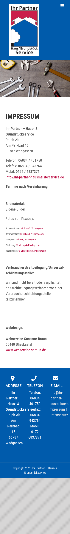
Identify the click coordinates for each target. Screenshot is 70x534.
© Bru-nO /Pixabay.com (32, 228)
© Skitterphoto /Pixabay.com (32, 250)
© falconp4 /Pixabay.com (28, 245)
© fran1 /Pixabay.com (26, 239)
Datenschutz (58, 415)
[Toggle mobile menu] (62, 6)
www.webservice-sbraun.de (26, 350)
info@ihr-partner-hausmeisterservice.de (35, 177)
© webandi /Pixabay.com (32, 234)
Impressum (57, 409)
